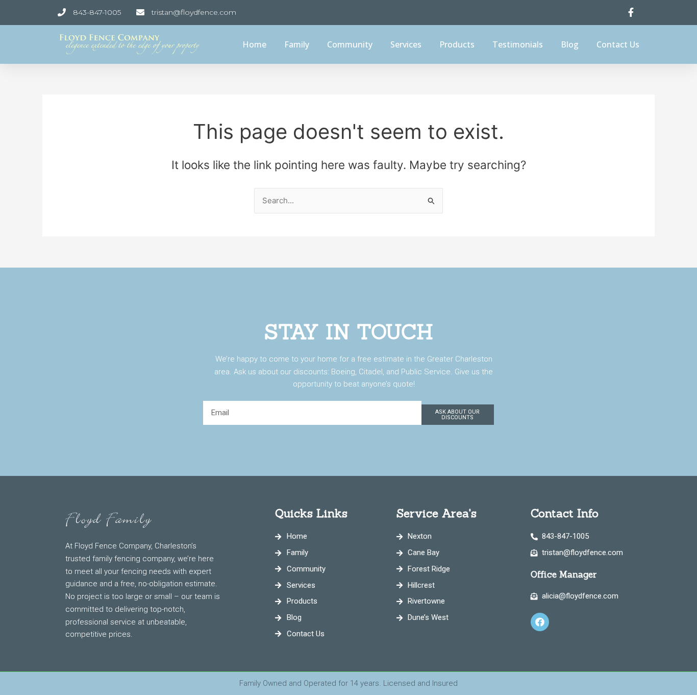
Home (254, 44)
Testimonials (517, 44)
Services (405, 44)
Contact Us (617, 44)
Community (349, 44)
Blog (570, 44)
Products (457, 44)
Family (296, 44)
